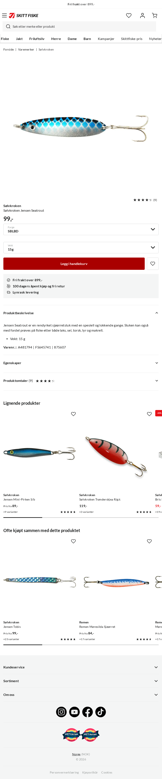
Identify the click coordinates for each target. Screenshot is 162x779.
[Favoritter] (129, 16)
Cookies (106, 772)
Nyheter (155, 39)
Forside (8, 49)
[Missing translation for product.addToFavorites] (153, 264)
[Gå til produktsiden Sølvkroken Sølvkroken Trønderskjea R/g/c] (115, 454)
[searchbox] (83, 26)
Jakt (19, 39)
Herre (56, 39)
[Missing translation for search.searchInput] (7, 26)
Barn (87, 39)
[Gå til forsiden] (23, 15)
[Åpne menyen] (4, 15)
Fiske (5, 39)
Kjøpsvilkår (90, 772)
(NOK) (81, 754)
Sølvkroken (46, 49)
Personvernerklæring (64, 772)
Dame (72, 39)
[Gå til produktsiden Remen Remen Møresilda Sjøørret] (115, 582)
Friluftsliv (37, 39)
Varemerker (26, 49)
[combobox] (79, 26)
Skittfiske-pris (131, 39)
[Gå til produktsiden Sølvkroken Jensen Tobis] (39, 582)
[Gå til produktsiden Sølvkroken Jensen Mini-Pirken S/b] (39, 454)
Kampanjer (106, 39)
